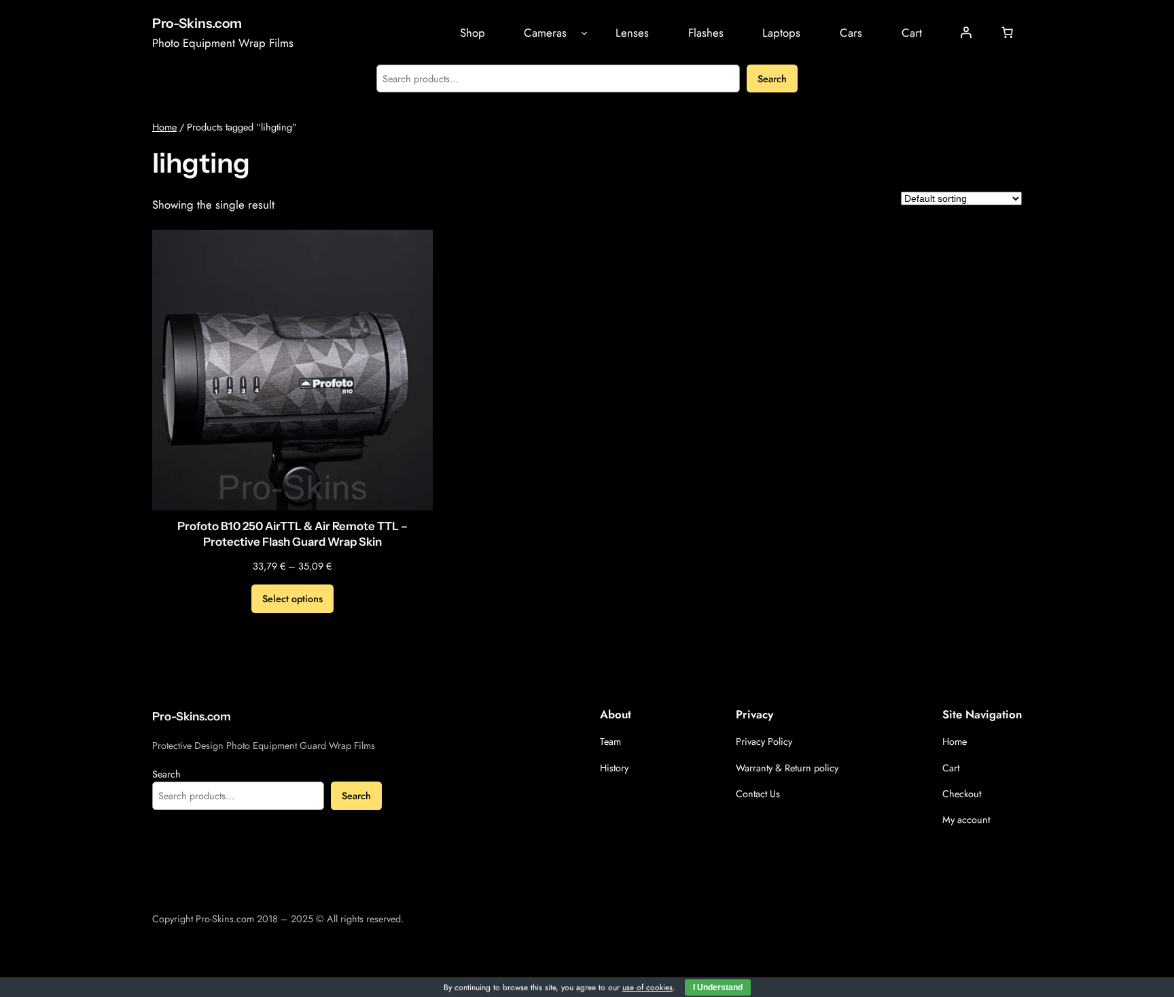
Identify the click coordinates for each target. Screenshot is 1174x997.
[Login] (966, 32)
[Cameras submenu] (584, 32)
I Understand (718, 987)
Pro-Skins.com (197, 23)
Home (164, 127)
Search (772, 79)
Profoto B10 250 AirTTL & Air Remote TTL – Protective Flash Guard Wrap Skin (292, 534)
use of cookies (647, 987)
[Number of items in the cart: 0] (1007, 32)
